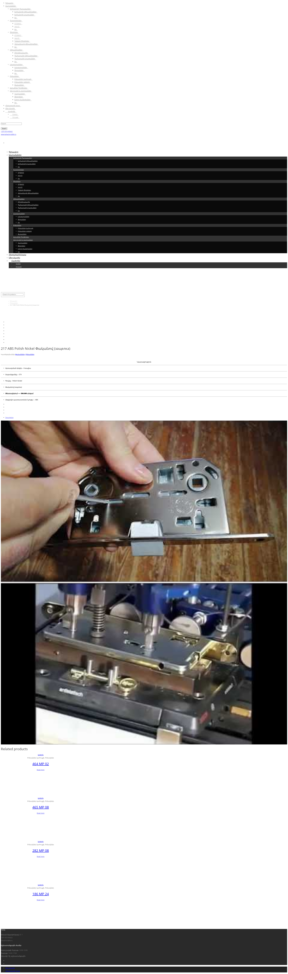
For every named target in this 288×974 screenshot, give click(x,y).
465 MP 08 (40, 807)
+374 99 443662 (7, 131)
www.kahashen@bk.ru (8, 134)
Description (9, 417)
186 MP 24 (40, 894)
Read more (40, 770)
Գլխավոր (13, 301)
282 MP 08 (40, 850)
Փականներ (20, 354)
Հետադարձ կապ (12, 971)
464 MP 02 (40, 763)
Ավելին (41, 755)
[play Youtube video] (144, 501)
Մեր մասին (10, 968)
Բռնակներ (14, 303)
